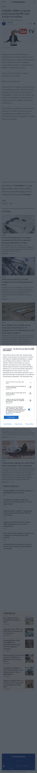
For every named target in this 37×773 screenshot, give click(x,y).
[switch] (29, 387)
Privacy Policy (29, 424)
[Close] (33, 349)
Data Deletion (8, 424)
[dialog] (18, 386)
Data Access (18, 424)
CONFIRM (11, 417)
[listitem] (18, 382)
